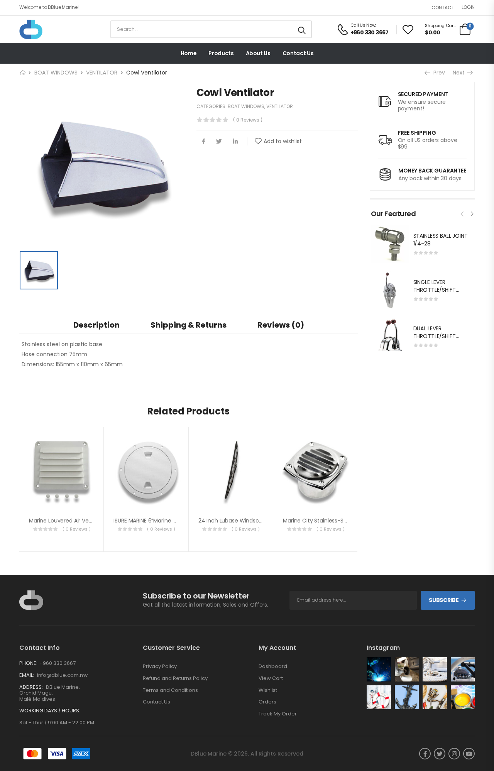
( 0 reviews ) (247, 119)
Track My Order (278, 714)
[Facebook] (203, 141)
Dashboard (273, 666)
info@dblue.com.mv (62, 675)
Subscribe (443, 600)
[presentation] (462, 213)
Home (189, 53)
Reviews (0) (280, 325)
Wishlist (268, 690)
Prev (438, 72)
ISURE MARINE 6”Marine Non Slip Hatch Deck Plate (176, 520)
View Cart (271, 678)
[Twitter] (219, 141)
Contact (442, 7)
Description (96, 325)
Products (220, 53)
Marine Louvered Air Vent (62, 520)
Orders (267, 702)
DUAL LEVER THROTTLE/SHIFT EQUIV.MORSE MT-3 (438, 336)
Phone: (28, 663)
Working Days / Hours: (49, 711)
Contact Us (298, 53)
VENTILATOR (101, 72)
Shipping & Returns (189, 325)
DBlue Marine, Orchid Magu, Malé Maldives (49, 693)
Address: (31, 687)
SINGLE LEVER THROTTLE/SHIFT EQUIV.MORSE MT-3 (438, 289)
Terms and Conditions (170, 690)
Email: (26, 675)
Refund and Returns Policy (175, 678)
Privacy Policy (160, 666)
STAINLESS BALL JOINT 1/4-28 (440, 239)
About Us (258, 53)
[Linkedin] (235, 141)
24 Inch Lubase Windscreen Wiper (243, 520)
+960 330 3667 (57, 663)
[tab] (96, 324)
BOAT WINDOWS (56, 72)
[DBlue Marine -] (49, 29)
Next (461, 72)
